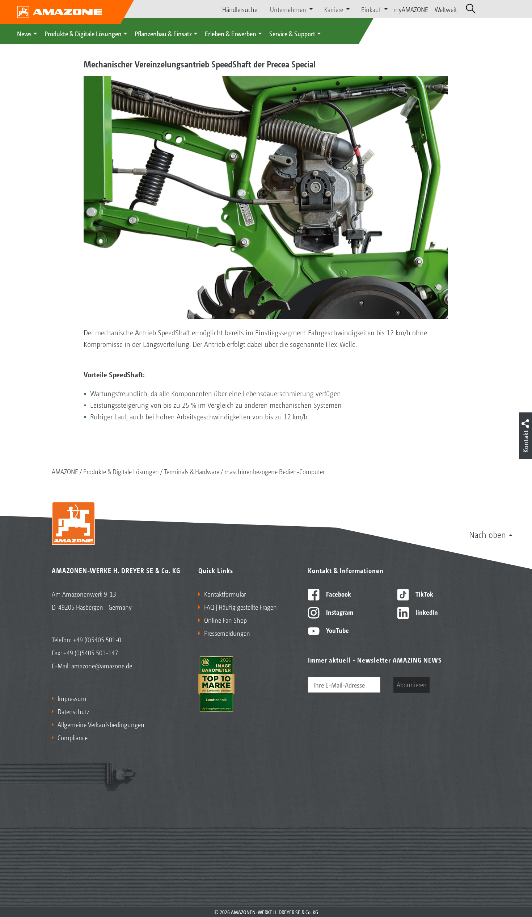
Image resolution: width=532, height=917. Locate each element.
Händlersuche (239, 9)
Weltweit (446, 9)
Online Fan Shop (225, 620)
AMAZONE (65, 471)
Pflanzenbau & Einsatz (163, 33)
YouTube (337, 630)
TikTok (423, 593)
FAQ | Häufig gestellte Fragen (240, 606)
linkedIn (426, 612)
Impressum (72, 698)
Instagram (339, 612)
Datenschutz (73, 711)
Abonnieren (412, 684)
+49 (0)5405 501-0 (97, 639)
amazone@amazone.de (101, 665)
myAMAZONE (410, 9)
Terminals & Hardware (191, 471)
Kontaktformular (225, 593)
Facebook (338, 593)
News (24, 33)
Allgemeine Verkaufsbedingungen (101, 724)
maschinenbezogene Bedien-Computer (274, 471)
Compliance (73, 737)
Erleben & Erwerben (230, 33)
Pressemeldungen (227, 633)
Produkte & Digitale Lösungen (83, 33)
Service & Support (292, 33)
